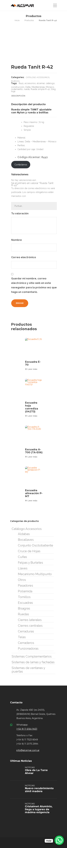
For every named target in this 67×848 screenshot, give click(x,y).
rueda (27, 89)
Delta (28, 87)
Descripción (18, 96)
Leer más (32, 369)
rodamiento (17, 89)
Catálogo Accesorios (37, 77)
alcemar (41, 83)
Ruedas (15, 81)
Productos (29, 20)
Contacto (16, 702)
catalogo (50, 83)
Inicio (17, 20)
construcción (17, 87)
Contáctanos (20, 164)
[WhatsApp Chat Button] (59, 840)
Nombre (16, 239)
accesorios (30, 83)
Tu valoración (20, 213)
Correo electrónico (24, 257)
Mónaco (50, 87)
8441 (21, 83)
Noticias (30, 767)
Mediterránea (38, 87)
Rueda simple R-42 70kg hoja (33, 90)
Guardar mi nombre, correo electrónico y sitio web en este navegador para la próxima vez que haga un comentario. (34, 285)
